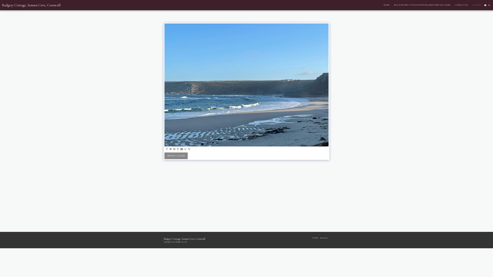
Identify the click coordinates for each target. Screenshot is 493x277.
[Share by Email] (181, 149)
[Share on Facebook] (166, 149)
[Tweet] (170, 149)
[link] (189, 149)
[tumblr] (178, 149)
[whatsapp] (185, 149)
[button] (485, 5)
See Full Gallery (176, 156)
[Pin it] (174, 149)
